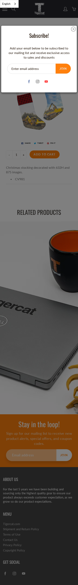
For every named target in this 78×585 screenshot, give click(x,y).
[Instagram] (37, 81)
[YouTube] (46, 81)
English (6, 3)
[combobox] (9, 4)
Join (63, 68)
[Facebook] (29, 81)
